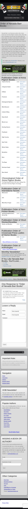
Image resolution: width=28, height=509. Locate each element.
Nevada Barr (14, 60)
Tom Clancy (6, 411)
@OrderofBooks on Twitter (9, 489)
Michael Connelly (7, 421)
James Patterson (7, 417)
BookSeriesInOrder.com (13, 491)
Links (5, 485)
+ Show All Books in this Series (10, 242)
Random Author (6, 383)
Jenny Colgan (7, 424)
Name (3, 310)
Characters (13, 14)
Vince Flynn (6, 423)
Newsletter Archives (8, 481)
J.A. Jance (5, 264)
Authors (19, 14)
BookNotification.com (11, 62)
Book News (6, 479)
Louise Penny (7, 426)
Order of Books (3, 279)
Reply (23, 299)
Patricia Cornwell (7, 266)
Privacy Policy (5, 502)
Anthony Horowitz (7, 413)
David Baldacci (7, 409)
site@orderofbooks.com (13, 453)
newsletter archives (6, 256)
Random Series (6, 381)
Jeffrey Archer (7, 419)
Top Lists (6, 483)
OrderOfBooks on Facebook (10, 487)
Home (8, 14)
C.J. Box (5, 262)
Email (3, 314)
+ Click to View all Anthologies (9, 249)
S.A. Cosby (6, 415)
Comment (4, 318)
